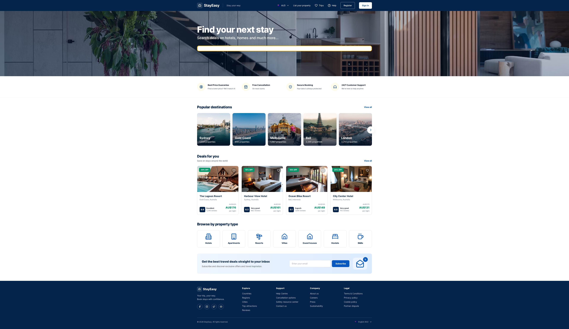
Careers (314, 297)
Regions (246, 297)
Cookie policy (350, 302)
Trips (321, 5)
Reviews (246, 310)
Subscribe (340, 263)
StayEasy (210, 289)
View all (368, 107)
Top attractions (249, 306)
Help (334, 5)
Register (348, 5)
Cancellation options (286, 297)
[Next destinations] (370, 130)
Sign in (365, 5)
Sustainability (316, 306)
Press (312, 302)
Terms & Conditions (353, 293)
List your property (302, 5)
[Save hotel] (234, 170)
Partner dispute (351, 306)
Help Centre (282, 293)
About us (314, 293)
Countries (246, 293)
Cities (244, 302)
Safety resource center (287, 302)
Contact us (281, 306)
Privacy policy (351, 297)
